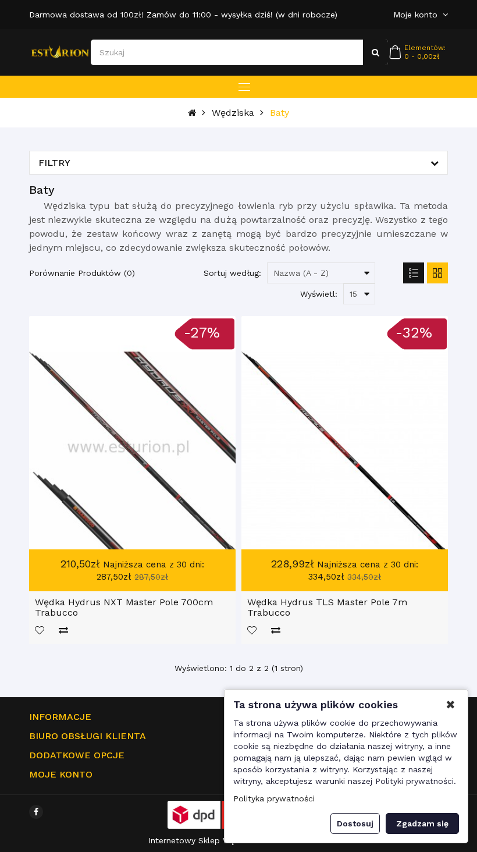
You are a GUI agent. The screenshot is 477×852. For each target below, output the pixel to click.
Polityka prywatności (274, 798)
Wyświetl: (318, 294)
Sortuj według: (232, 273)
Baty (279, 112)
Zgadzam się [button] (422, 823)
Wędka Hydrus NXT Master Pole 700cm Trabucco (124, 607)
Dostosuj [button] (355, 823)
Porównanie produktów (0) (82, 273)
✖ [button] (450, 704)
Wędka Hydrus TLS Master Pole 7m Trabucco (327, 607)
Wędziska (233, 112)
